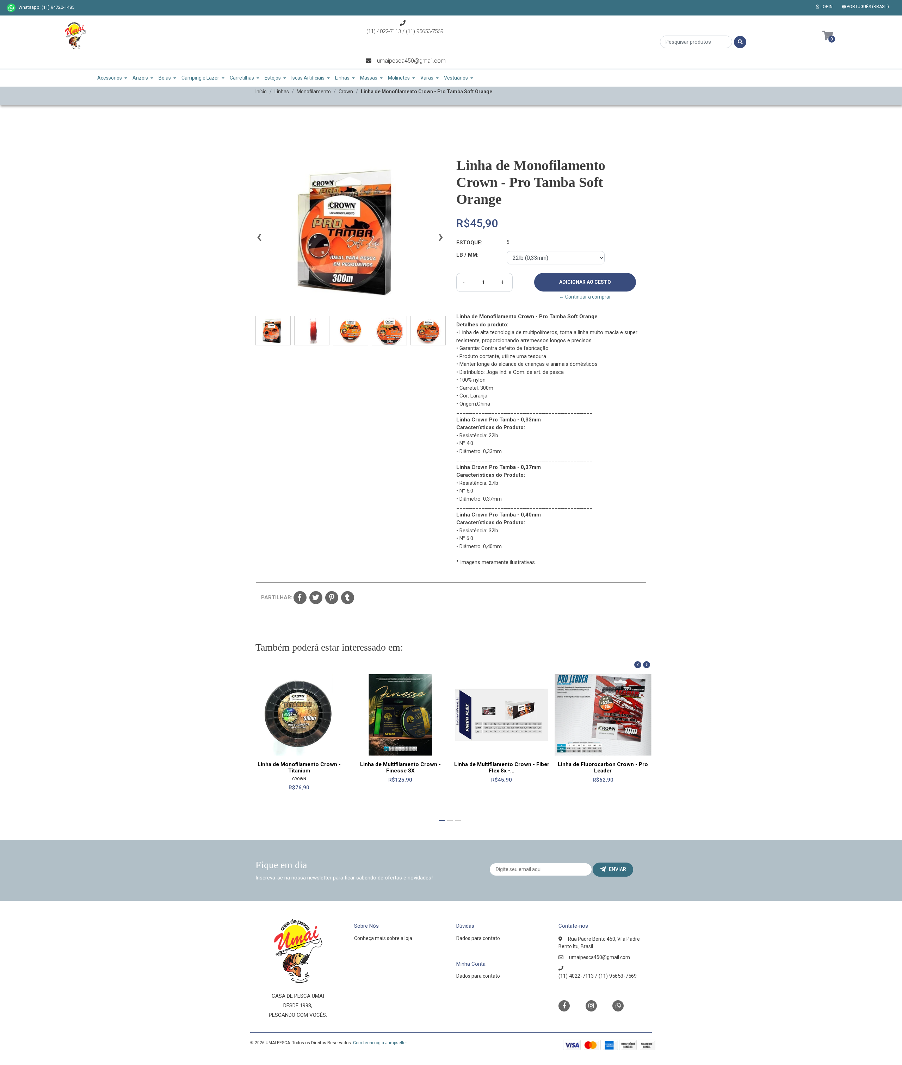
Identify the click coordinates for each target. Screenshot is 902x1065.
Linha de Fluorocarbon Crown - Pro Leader (603, 767)
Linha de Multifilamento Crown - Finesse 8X (400, 767)
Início (261, 91)
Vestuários (456, 78)
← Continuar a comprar (585, 297)
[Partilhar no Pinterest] (331, 598)
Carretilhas (242, 78)
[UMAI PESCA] (75, 38)
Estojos (273, 78)
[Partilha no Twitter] (315, 598)
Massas (368, 78)
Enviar (617, 869)
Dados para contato (478, 938)
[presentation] (258, 240)
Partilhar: (274, 597)
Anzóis (140, 78)
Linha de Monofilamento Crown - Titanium (299, 767)
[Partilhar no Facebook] (300, 598)
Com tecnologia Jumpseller (380, 1042)
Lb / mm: (467, 255)
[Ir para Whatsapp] (11, 8)
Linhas (342, 78)
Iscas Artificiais (308, 78)
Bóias (165, 78)
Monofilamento (314, 91)
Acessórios (109, 78)
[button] (867, 6)
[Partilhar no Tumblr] (347, 598)
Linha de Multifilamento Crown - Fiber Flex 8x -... (501, 767)
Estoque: (469, 242)
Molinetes (399, 78)
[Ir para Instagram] (591, 1005)
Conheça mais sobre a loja (383, 938)
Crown (346, 91)
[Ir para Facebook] (564, 1005)
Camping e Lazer (200, 78)
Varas (426, 78)
